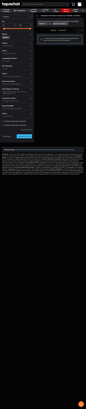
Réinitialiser (7, 136)
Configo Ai (46, 10)
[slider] (4, 28)
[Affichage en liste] (77, 30)
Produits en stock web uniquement (15, 121)
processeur (71, 167)
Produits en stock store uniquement (16, 125)
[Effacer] (30, 17)
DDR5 (46, 167)
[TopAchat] (11, 4)
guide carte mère (60, 165)
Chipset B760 (66, 21)
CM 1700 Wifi (75, 21)
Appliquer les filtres (24, 136)
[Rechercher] (67, 4)
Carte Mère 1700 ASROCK (23, 150)
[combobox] (80, 4)
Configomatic (21, 10)
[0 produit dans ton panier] (73, 4)
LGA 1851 (43, 162)
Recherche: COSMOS (59, 23)
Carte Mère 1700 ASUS (38, 150)
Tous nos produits (7, 10)
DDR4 (38, 167)
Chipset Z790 (57, 21)
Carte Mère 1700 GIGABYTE (53, 150)
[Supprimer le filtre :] (50, 23)
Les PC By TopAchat (33, 10)
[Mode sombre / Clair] (83, 10)
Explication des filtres (26, 130)
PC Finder (56, 10)
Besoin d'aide (76, 10)
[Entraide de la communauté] (81, 404)
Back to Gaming (66, 10)
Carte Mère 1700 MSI (68, 150)
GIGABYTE (42, 23)
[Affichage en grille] (82, 30)
